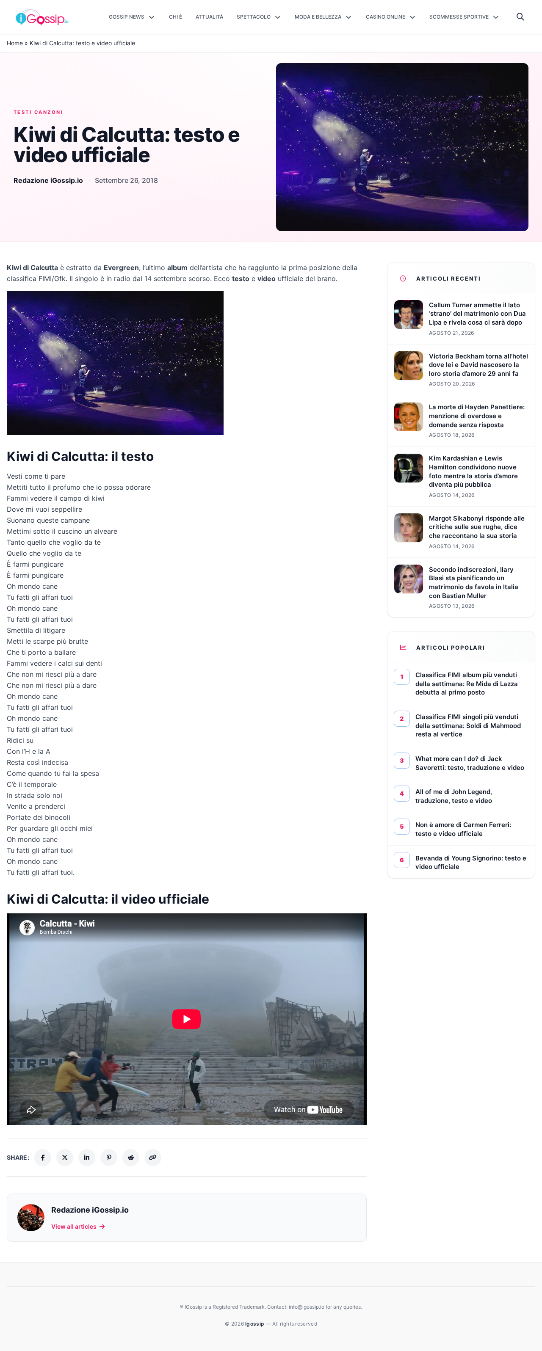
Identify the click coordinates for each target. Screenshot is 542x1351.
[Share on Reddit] (130, 1157)
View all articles (74, 1226)
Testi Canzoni (38, 112)
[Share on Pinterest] (108, 1157)
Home (15, 43)
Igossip (255, 1324)
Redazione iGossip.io (48, 180)
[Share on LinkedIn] (86, 1157)
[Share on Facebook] (42, 1157)
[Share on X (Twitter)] (64, 1157)
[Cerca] (520, 16)
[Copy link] (152, 1157)
